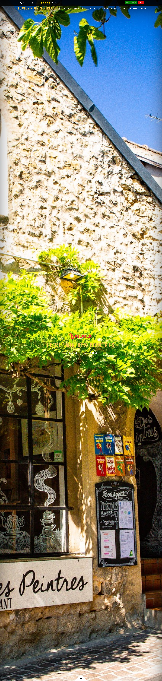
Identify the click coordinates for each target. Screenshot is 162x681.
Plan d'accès (132, 8)
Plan (35, 3)
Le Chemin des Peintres (35, 8)
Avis (54, 3)
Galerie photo (86, 8)
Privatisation (99, 8)
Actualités (111, 8)
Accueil (62, 8)
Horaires (142, 8)
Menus (76, 8)
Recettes (121, 8)
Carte (69, 8)
